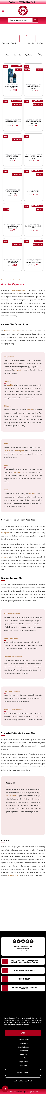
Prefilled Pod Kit (23, 43)
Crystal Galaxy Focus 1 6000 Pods (12, 192)
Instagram (5, 533)
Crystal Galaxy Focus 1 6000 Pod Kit (12, 157)
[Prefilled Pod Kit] (23, 38)
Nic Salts (9, 84)
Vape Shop (5, 43)
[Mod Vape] (40, 38)
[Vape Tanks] (28, 50)
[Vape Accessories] (39, 49)
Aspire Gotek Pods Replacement (12, 227)
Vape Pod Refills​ (30, 84)
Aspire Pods (16, 224)
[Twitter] (19, 941)
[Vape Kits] (14, 38)
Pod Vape (7, 55)
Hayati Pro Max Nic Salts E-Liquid (33, 226)
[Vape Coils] (17, 50)
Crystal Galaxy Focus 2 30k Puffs (13, 122)
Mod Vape (40, 43)
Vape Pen (36, 260)
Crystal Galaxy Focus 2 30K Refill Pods (33, 122)
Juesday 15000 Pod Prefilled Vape (13, 261)
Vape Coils (17, 55)
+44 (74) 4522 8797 (24, 979)
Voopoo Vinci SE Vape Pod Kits (33, 157)
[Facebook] (14, 941)
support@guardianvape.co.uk (24, 970)
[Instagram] (27, 941)
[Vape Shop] (5, 38)
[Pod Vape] (6, 50)
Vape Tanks (28, 55)
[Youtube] (23, 941)
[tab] (23, 1033)
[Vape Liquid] (31, 38)
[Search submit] (35, 20)
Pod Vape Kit (28, 154)
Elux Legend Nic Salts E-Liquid (12, 87)
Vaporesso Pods (33, 85)
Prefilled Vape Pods (31, 119)
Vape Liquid (31, 43)
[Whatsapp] (31, 941)
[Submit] (39, 923)
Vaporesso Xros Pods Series (33, 87)
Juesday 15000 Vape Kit (33, 262)
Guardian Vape (18, 30)
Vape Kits (14, 43)
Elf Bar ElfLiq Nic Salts (33, 192)
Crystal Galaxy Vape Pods (33, 120)
